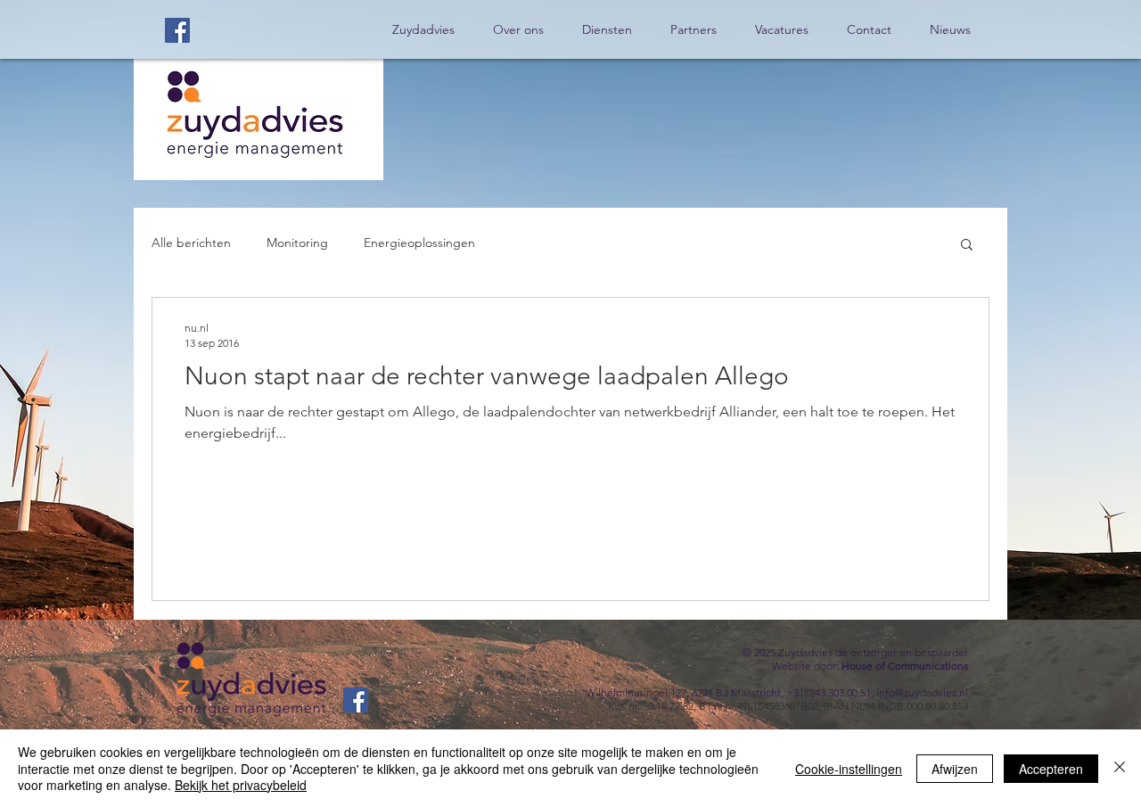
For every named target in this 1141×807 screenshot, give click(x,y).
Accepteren (1051, 769)
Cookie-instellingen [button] (848, 769)
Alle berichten (191, 243)
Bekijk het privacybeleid (241, 785)
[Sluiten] (1119, 768)
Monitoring (297, 243)
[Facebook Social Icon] (177, 30)
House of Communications (904, 665)
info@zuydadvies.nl (922, 692)
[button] (966, 245)
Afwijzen (955, 769)
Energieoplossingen (419, 243)
